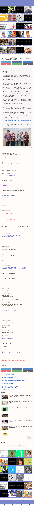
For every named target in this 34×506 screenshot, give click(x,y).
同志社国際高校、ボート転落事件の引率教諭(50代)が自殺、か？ (13, 380)
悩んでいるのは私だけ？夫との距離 (8, 374)
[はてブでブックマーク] (28, 62)
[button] (28, 64)
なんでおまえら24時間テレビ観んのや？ (9, 387)
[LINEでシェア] (17, 64)
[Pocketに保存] (6, 64)
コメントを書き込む (17, 445)
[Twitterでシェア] (6, 62)
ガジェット (6, 365)
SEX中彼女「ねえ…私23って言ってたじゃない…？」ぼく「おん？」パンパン (15, 376)
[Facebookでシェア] (17, 62)
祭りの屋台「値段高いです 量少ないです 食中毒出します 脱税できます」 (14, 379)
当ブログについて (17, 503)
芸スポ (2, 365)
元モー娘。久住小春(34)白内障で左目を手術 (9, 389)
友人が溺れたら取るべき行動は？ (7, 377)
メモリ (10, 365)
